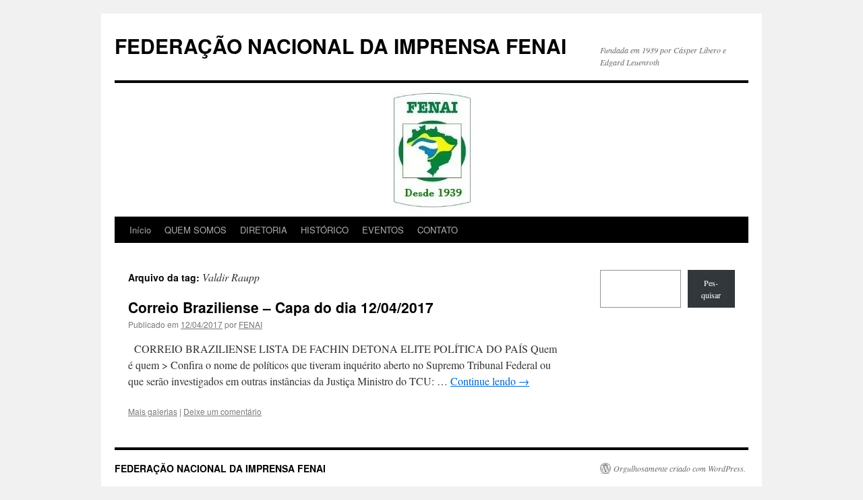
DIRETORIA (263, 229)
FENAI (250, 324)
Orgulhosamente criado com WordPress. (680, 468)
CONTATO (437, 229)
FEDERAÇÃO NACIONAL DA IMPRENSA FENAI (340, 45)
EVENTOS (383, 229)
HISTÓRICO (325, 229)
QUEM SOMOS (196, 229)
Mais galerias (152, 411)
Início (140, 229)
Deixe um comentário (222, 411)
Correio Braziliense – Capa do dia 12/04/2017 (281, 307)
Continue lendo (489, 381)
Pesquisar (711, 288)
